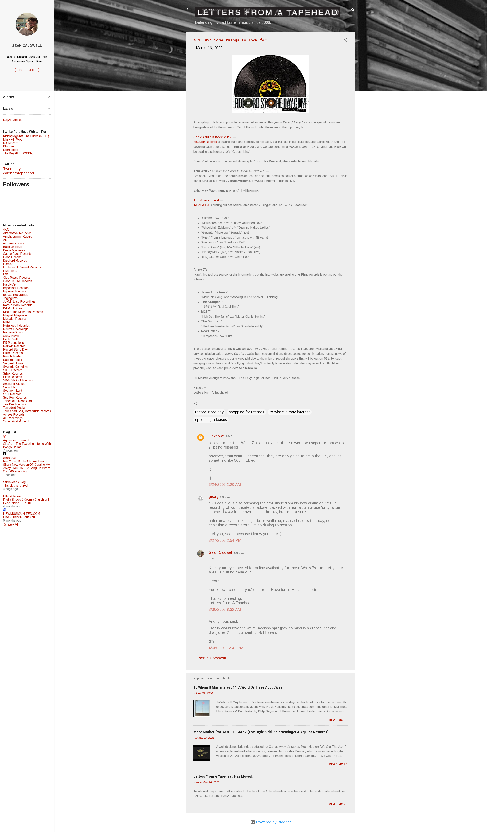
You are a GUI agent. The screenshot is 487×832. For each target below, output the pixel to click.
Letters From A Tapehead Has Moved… (224, 776)
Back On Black (13, 246)
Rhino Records (13, 353)
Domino (8, 264)
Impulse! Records (15, 291)
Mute (6, 322)
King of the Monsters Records (23, 311)
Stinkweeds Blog (14, 482)
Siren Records (12, 377)
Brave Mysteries (14, 250)
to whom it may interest (290, 412)
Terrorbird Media (14, 407)
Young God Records (16, 421)
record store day (209, 412)
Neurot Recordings (15, 329)
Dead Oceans (12, 257)
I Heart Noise (12, 496)
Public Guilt (10, 339)
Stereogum (10, 457)
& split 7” (212, 137)
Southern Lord (12, 390)
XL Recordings (13, 418)
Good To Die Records (17, 281)
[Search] (353, 10)
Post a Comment (211, 658)
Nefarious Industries (16, 325)
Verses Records (14, 414)
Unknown (217, 436)
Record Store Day (15, 349)
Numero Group (13, 332)
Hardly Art (9, 284)
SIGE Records (13, 370)
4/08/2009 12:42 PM (226, 648)
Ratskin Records (14, 346)
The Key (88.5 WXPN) (18, 153)
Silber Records (13, 373)
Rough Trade (12, 356)
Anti (5, 240)
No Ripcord (10, 143)
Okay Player (11, 335)
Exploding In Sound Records (22, 267)
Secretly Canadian (15, 366)
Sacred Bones (12, 359)
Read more (338, 719)
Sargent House (13, 363)
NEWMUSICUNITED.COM (21, 513)
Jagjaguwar (10, 298)
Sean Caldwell (221, 552)
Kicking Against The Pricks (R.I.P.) (26, 136)
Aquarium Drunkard (16, 440)
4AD (6, 229)
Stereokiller (10, 149)
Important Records (16, 288)
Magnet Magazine (15, 315)
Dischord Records (15, 260)
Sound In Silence (14, 383)
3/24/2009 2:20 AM (225, 484)
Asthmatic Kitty (13, 243)
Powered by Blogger (273, 822)
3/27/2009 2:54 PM (225, 540)
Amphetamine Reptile (17, 236)
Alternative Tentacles (17, 233)
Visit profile (27, 70)
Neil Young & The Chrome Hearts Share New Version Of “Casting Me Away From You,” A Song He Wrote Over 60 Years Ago (26, 466)
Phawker (9, 146)
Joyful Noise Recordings (19, 301)
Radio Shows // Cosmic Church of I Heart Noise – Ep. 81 (26, 501)
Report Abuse (12, 120)
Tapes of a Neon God (17, 400)
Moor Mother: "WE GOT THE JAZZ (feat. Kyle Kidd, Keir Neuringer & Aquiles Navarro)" (260, 732)
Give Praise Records (17, 277)
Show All (11, 524)
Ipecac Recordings (15, 294)
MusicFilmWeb (12, 139)
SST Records (12, 394)
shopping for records (246, 412)
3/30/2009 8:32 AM (225, 609)
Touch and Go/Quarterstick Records (27, 411)
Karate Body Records (17, 305)
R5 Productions (13, 342)
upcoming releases (211, 420)
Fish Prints (10, 270)
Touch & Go (201, 205)
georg (214, 496)
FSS (6, 274)
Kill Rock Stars (13, 308)
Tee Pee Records (15, 404)
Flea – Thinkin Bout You (19, 517)
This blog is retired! (16, 485)
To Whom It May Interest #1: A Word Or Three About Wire (237, 687)
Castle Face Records (17, 253)
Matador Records (205, 141)
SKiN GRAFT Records (18, 380)
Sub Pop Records (15, 397)
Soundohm (10, 387)
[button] (345, 40)
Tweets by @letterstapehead (18, 171)
